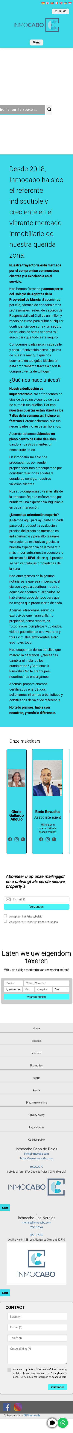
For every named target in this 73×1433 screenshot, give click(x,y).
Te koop (36, 1040)
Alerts (36, 1090)
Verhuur (36, 1053)
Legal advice (36, 1127)
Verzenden (36, 906)
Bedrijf (36, 1077)
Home (36, 1028)
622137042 (36, 1227)
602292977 (36, 1166)
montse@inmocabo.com (36, 1222)
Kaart (5, 1207)
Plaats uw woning (36, 1102)
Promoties (36, 1065)
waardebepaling (36, 997)
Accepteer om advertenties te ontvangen (33, 921)
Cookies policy (36, 1139)
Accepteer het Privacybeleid (25, 916)
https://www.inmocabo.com (36, 1158)
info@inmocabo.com (36, 1153)
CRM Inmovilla (32, 1415)
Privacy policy (37, 1114)
